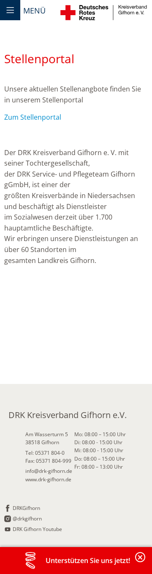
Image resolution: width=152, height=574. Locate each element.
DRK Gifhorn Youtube (37, 529)
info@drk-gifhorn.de (48, 471)
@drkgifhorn (27, 518)
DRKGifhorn (26, 508)
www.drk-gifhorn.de (48, 479)
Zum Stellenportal (32, 117)
